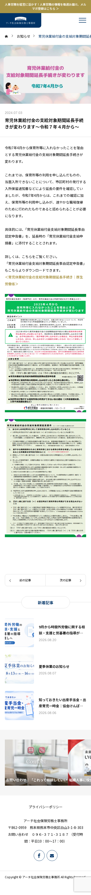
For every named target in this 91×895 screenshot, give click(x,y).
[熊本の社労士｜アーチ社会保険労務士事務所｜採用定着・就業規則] (20, 20)
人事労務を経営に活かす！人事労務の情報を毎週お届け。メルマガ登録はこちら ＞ (45, 6)
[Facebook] (39, 855)
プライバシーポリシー (46, 806)
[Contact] (52, 855)
